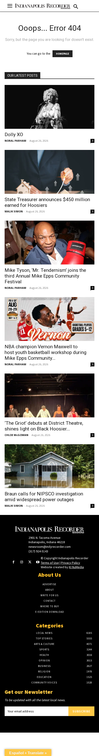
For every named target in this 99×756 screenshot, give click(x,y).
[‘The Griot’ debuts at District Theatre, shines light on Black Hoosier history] (49, 395)
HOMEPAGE (62, 53)
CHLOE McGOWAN (16, 435)
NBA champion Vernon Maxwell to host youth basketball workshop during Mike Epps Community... (45, 352)
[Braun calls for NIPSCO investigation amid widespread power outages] (49, 466)
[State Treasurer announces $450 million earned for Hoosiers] (49, 172)
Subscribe (81, 711)
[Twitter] (30, 562)
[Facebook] (13, 562)
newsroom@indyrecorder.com (50, 547)
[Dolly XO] (49, 107)
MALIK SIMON (14, 211)
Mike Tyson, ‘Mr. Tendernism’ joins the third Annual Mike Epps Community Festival (45, 275)
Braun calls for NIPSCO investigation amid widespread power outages (44, 496)
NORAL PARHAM (15, 140)
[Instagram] (21, 562)
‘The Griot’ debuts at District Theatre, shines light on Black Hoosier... (44, 426)
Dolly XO (14, 134)
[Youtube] (38, 562)
